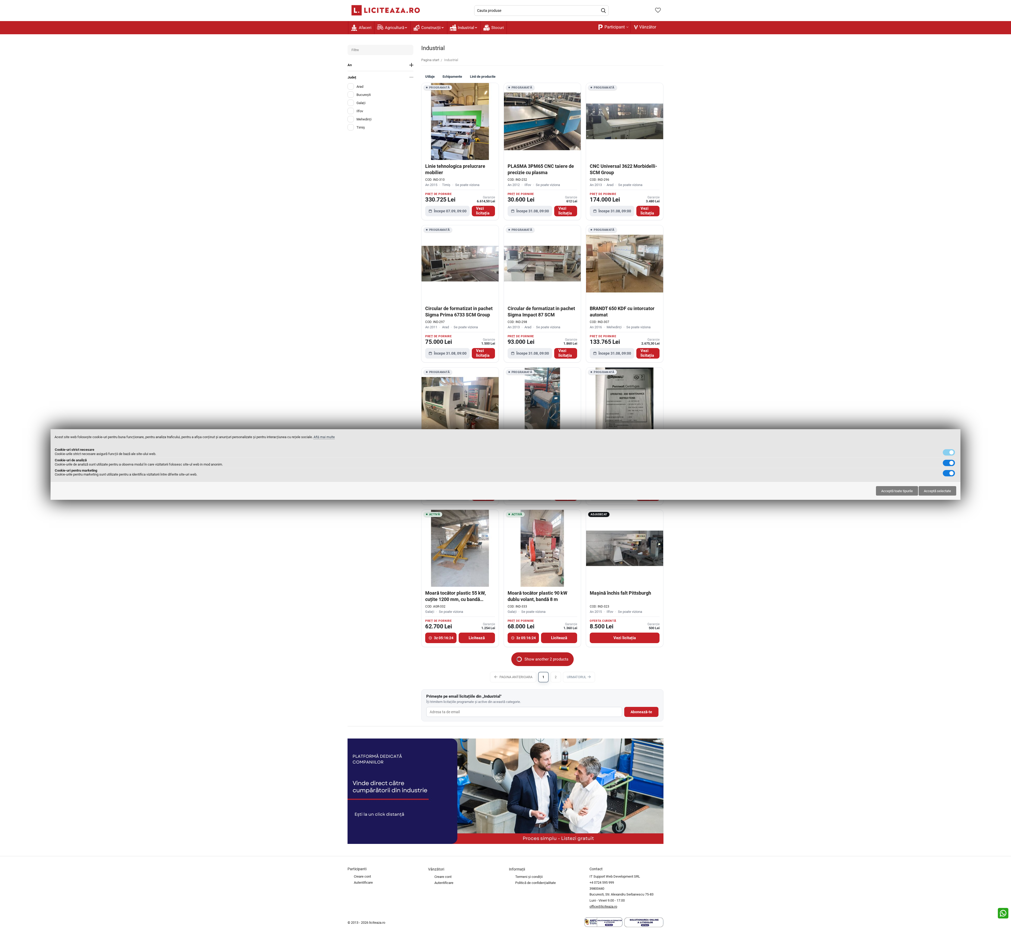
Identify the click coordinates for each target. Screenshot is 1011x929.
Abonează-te (641, 712)
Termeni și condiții (529, 877)
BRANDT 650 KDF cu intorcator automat (622, 311)
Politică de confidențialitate (535, 883)
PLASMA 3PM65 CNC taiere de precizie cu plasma (541, 169)
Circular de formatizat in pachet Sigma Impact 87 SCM (541, 311)
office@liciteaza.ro (603, 906)
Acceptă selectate (937, 491)
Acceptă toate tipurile (897, 491)
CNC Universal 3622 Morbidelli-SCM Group (623, 169)
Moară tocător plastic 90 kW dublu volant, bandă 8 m (537, 596)
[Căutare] (603, 10)
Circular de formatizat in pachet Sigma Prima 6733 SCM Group (459, 311)
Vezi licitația (482, 211)
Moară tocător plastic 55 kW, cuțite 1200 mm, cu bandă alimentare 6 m (455, 596)
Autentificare (363, 882)
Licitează (477, 638)
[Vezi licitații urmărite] (658, 10)
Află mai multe (324, 437)
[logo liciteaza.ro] (384, 10)
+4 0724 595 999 (601, 882)
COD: (428, 180)
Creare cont (362, 876)
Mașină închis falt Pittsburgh (620, 593)
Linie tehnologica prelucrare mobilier (455, 169)
